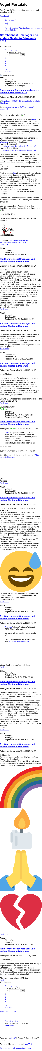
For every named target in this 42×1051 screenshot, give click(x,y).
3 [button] (5, 61)
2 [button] (5, 59)
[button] (11, 50)
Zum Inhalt (4, 16)
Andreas (8, 627)
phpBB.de (29, 1044)
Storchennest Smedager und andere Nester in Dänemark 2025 (19, 38)
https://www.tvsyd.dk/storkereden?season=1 (18, 146)
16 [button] (6, 69)
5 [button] (5, 65)
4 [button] (5, 63)
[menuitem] (6, 24)
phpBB (13, 1038)
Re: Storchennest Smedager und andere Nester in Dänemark (17, 260)
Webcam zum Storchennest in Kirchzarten (13, 242)
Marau (33, 119)
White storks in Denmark (19, 641)
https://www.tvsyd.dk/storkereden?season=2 (18, 150)
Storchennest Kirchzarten (18, 240)
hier (14, 173)
